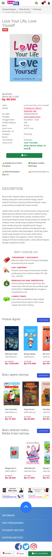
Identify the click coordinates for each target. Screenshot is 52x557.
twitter (26, 546)
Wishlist (8, 553)
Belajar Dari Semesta (14, 468)
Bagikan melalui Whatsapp (36, 165)
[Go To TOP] (26, 507)
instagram (33, 546)
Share (21, 553)
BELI (25, 155)
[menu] (3, 3)
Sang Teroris (29, 409)
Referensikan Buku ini (39, 171)
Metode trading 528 (14, 354)
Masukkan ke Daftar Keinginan (12, 165)
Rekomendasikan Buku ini (11, 173)
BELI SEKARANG (41, 553)
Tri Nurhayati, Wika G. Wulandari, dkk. (33, 110)
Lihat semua (43, 320)
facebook (18, 546)
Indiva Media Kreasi (32, 117)
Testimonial (28, 289)
